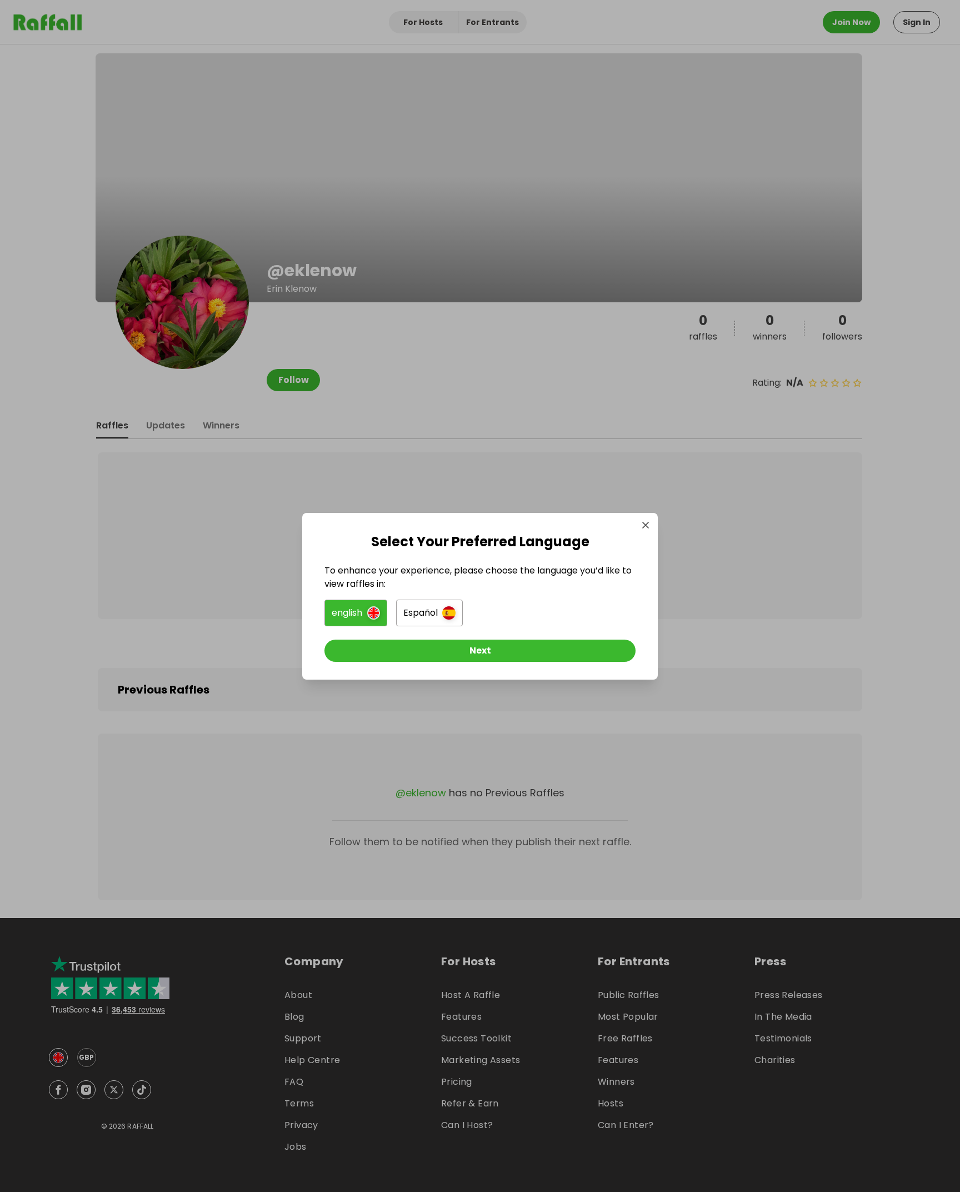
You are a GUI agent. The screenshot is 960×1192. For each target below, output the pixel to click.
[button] (355, 613)
